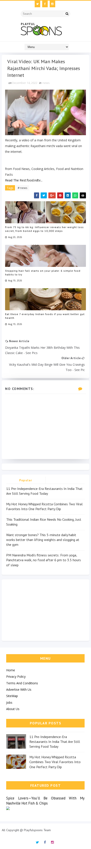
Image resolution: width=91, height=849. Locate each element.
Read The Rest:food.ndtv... (23, 180)
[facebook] (45, 4)
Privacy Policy (16, 676)
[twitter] (37, 4)
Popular (25, 480)
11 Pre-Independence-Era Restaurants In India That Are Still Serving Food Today (54, 742)
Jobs (9, 702)
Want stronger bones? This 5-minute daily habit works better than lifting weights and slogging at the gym (42, 540)
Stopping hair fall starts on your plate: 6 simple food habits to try (42, 272)
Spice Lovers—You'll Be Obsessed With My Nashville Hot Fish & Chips (45, 801)
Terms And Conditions (22, 683)
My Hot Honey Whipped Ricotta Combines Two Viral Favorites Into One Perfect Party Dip (55, 762)
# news (22, 188)
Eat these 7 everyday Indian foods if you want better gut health (45, 315)
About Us (12, 709)
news (46, 83)
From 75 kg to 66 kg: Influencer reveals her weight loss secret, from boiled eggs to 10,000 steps (44, 229)
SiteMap (12, 696)
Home (10, 670)
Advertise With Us (18, 689)
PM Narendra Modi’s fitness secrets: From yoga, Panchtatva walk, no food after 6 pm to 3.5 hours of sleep (43, 560)
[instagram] (52, 4)
